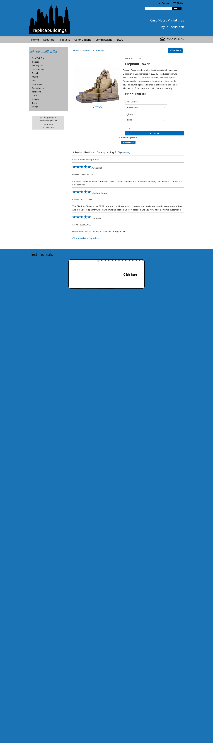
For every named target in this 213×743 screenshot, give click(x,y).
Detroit (35, 73)
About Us (48, 39)
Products (64, 39)
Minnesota (36, 92)
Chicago (35, 62)
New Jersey (37, 84)
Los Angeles (37, 66)
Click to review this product (85, 159)
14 (143, 260)
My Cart (180, 3)
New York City (38, 58)
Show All (125, 152)
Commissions (104, 39)
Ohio (34, 81)
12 (136, 260)
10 (129, 260)
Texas (34, 96)
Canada (35, 99)
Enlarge (97, 106)
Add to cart (155, 133)
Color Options (82, 39)
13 (139, 260)
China (34, 103)
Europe (35, 107)
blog (170, 88)
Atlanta (35, 77)
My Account (164, 3)
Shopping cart (50, 117)
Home (35, 39)
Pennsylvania (38, 88)
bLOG (120, 39)
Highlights (130, 114)
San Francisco (38, 69)
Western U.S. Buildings (93, 50)
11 (132, 260)
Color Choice (131, 101)
